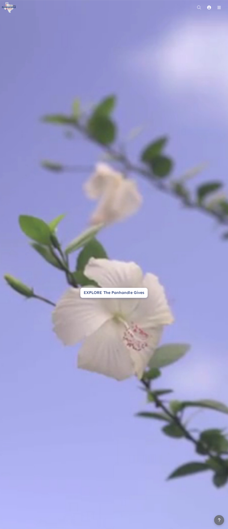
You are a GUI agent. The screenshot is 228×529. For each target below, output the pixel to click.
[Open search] (199, 8)
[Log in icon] (209, 8)
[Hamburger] (219, 8)
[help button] (219, 520)
